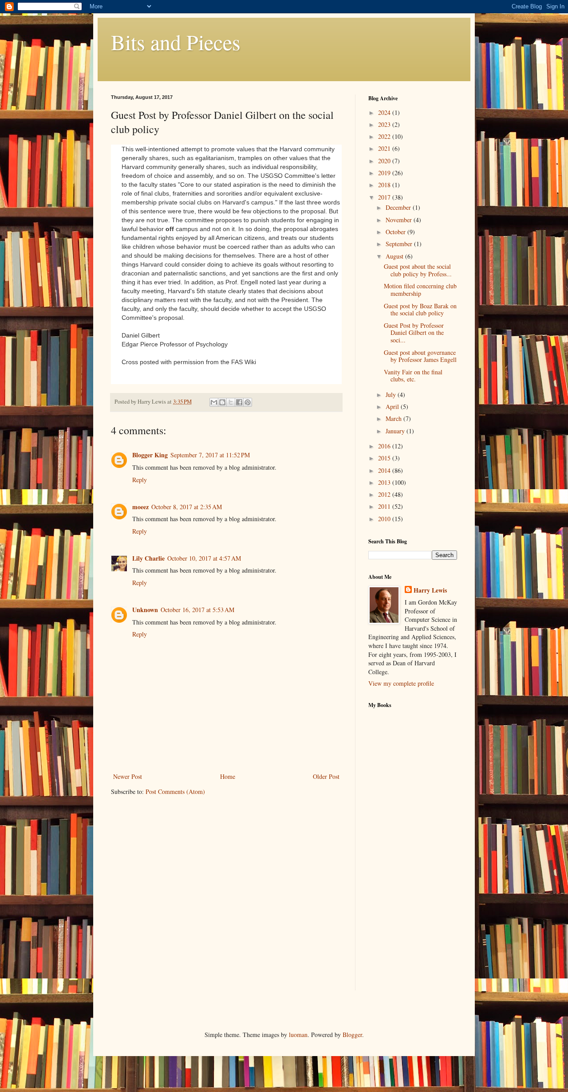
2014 (385, 470)
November (400, 220)
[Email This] (213, 402)
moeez (140, 506)
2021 (385, 148)
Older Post (326, 776)
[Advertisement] (403, 855)
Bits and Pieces (176, 41)
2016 (385, 446)
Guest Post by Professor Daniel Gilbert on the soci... (414, 333)
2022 (385, 136)
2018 (385, 185)
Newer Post (127, 776)
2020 (385, 161)
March (394, 418)
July (392, 394)
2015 (385, 458)
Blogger (352, 1034)
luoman (298, 1034)
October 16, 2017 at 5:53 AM (197, 609)
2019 (385, 173)
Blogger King (150, 455)
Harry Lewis (430, 590)
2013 (385, 482)
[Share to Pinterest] (247, 402)
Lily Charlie (148, 558)
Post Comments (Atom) (175, 791)
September (400, 244)
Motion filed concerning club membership (420, 290)
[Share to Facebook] (239, 402)
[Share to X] (230, 402)
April (393, 406)
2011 (385, 506)
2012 (385, 494)
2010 (385, 519)
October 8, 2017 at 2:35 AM (186, 507)
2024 (385, 112)
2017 (385, 197)
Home (227, 776)
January (396, 431)
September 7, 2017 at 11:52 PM (210, 455)
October (396, 232)
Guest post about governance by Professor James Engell (420, 356)
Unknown (145, 609)
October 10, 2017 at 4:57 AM (204, 558)
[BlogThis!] (222, 402)
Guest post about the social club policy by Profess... (418, 270)
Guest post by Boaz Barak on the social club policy (420, 310)
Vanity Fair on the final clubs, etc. (413, 376)
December (399, 207)
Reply (139, 479)
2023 (385, 124)
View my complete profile (401, 683)
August (395, 256)
